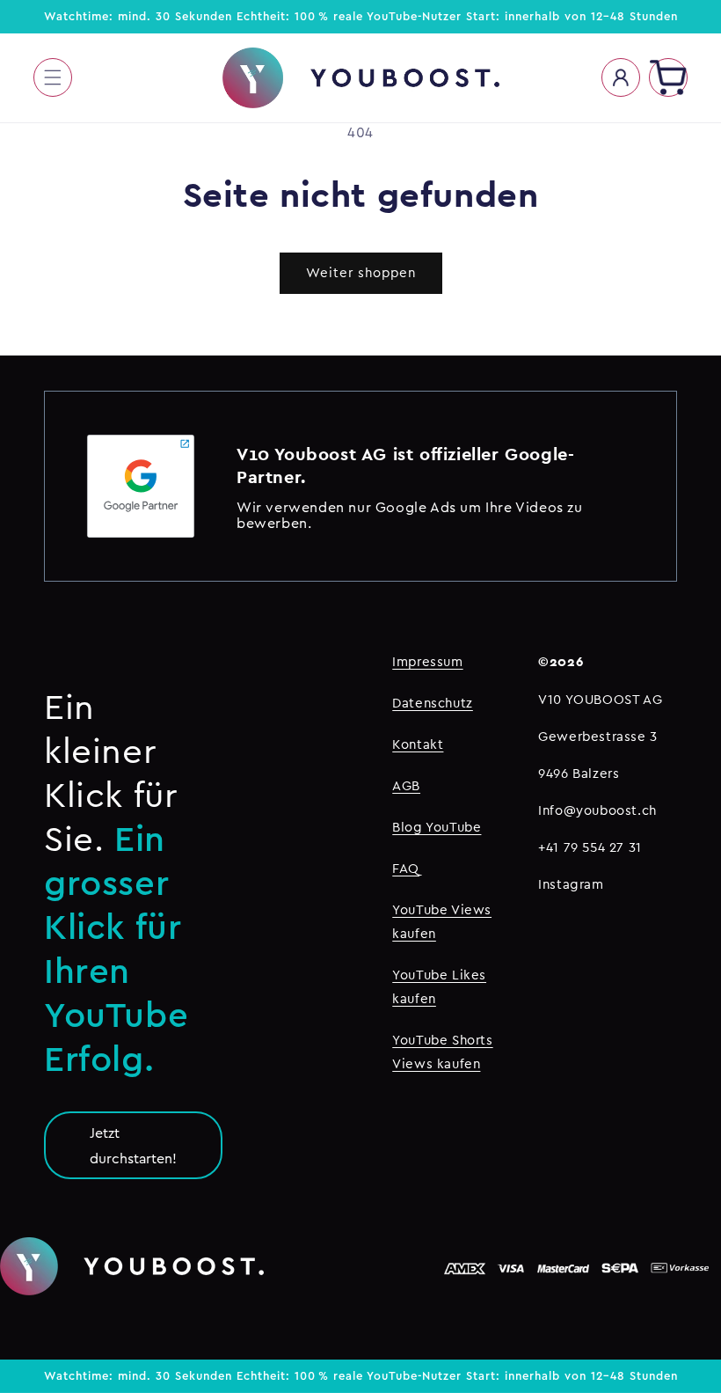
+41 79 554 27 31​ (590, 847)
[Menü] (52, 77)
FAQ (405, 868)
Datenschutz (432, 702)
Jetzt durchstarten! (133, 1145)
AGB (406, 785)
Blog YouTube (436, 826)
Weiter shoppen (361, 272)
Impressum (427, 661)
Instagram (570, 884)
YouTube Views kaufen (442, 921)
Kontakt (417, 744)
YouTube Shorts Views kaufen (442, 1051)
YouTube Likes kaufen (439, 986)
